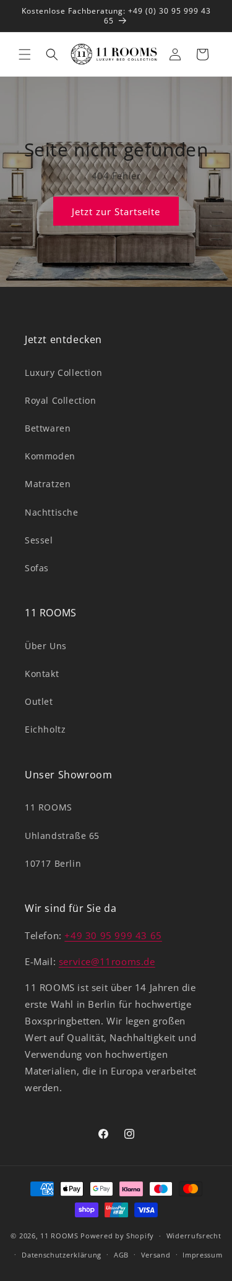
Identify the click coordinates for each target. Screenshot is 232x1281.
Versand (156, 1254)
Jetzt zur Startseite (116, 211)
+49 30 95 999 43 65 (112, 935)
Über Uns (46, 646)
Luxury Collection (63, 372)
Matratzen (48, 484)
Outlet (39, 701)
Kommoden (50, 456)
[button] (24, 54)
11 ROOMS (48, 807)
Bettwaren (48, 428)
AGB (121, 1254)
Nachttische (52, 512)
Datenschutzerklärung (61, 1254)
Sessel (39, 540)
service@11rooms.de (107, 961)
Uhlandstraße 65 (62, 835)
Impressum (202, 1254)
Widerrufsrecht (193, 1235)
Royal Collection (61, 400)
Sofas (37, 568)
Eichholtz (45, 729)
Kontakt (42, 673)
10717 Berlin (53, 863)
